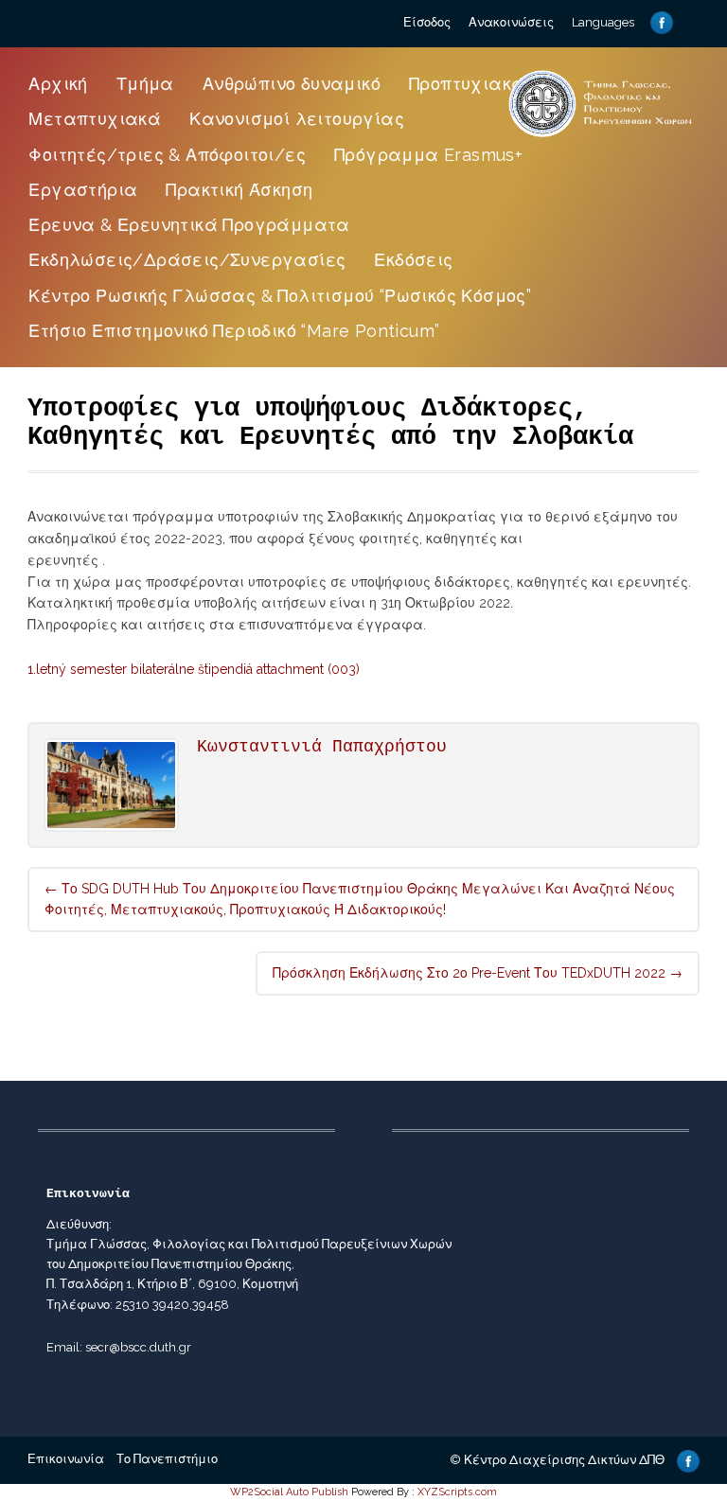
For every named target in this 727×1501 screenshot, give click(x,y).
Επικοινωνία (65, 1459)
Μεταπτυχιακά (94, 119)
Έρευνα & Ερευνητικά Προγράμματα (188, 225)
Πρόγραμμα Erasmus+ (428, 155)
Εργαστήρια (82, 190)
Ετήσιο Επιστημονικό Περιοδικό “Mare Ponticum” (233, 331)
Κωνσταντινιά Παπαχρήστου (322, 746)
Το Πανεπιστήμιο (167, 1459)
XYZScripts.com (457, 1492)
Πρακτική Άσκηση (239, 190)
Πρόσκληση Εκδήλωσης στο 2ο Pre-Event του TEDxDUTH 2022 (478, 972)
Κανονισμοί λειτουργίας (296, 119)
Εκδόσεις (413, 260)
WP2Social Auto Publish (289, 1492)
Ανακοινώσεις (511, 22)
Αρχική (57, 84)
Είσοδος (427, 22)
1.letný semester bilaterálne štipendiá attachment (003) (193, 669)
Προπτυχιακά (466, 84)
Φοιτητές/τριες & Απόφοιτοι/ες (167, 155)
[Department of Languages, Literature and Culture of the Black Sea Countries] (601, 136)
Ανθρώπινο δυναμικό (292, 84)
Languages (603, 22)
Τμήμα (145, 84)
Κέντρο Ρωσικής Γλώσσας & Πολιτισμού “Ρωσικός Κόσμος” (279, 296)
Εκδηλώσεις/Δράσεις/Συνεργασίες (187, 260)
